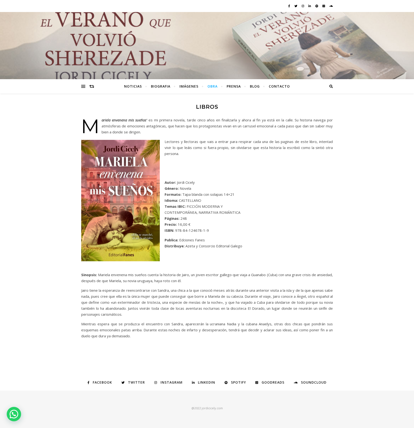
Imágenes (188, 86)
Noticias (133, 86)
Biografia (160, 86)
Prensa (234, 86)
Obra (212, 86)
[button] (14, 414)
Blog (255, 86)
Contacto (279, 86)
